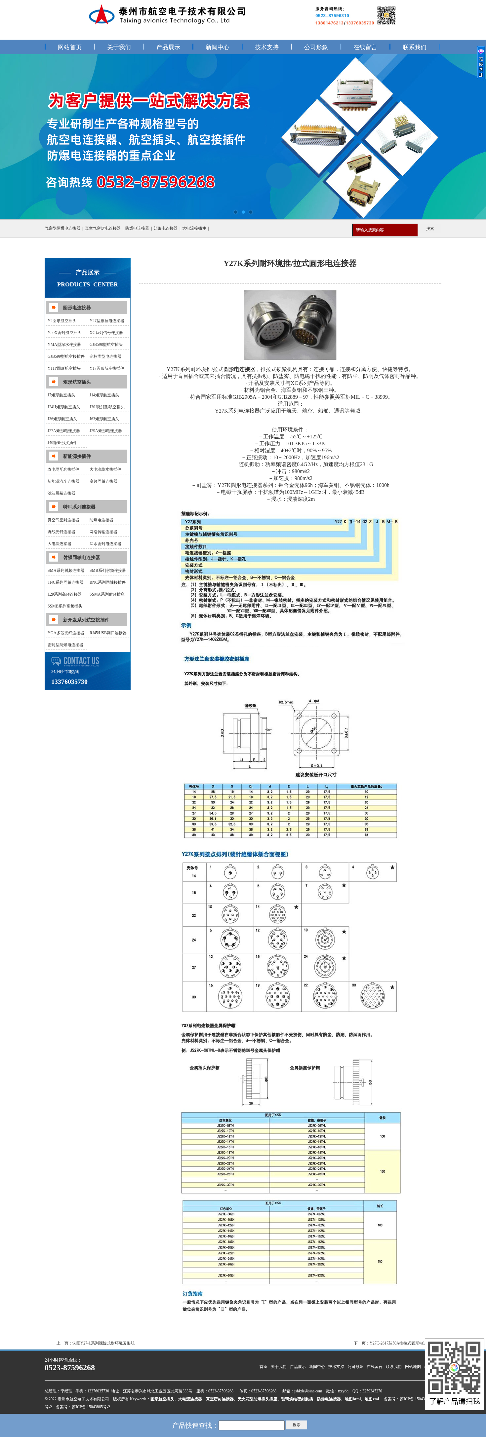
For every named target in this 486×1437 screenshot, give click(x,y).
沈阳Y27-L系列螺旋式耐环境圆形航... (105, 1343)
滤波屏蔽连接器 (61, 493)
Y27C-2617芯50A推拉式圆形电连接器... (404, 1343)
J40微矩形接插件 (62, 442)
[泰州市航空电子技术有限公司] (243, 136)
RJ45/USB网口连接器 (108, 633)
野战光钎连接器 (61, 532)
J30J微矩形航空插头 (107, 407)
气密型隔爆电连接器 (62, 228)
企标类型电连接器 (105, 356)
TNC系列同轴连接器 (65, 582)
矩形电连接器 (166, 228)
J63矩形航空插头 (104, 419)
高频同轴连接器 (103, 481)
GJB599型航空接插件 (66, 356)
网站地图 (413, 1366)
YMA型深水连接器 (64, 344)
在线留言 (365, 47)
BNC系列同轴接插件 (108, 582)
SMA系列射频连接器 (66, 570)
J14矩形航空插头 (104, 395)
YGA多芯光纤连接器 (66, 633)
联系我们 (414, 47)
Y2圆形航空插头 (62, 320)
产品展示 (168, 47)
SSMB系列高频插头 (65, 606)
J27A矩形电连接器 (64, 430)
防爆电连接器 (137, 228)
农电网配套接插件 (63, 469)
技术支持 (267, 47)
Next (474, 136)
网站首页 (70, 47)
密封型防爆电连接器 (65, 645)
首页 (263, 1366)
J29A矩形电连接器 (106, 430)
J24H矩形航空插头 (64, 407)
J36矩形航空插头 (62, 419)
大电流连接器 (59, 543)
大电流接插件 (194, 228)
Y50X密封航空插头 (64, 332)
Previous (11, 136)
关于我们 (119, 47)
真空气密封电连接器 (103, 228)
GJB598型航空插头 (106, 344)
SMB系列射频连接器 (108, 570)
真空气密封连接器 (63, 520)
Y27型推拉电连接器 (107, 320)
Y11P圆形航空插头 (64, 368)
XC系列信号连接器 (106, 332)
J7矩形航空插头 (61, 395)
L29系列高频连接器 (65, 594)
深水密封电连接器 (105, 543)
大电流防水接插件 (105, 469)
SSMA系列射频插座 (107, 594)
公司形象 (316, 47)
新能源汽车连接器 (63, 481)
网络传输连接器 (103, 532)
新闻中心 (217, 47)
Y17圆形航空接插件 (107, 368)
